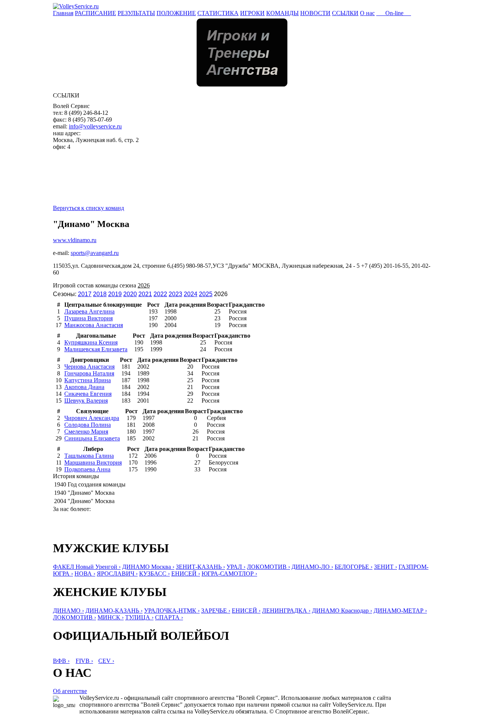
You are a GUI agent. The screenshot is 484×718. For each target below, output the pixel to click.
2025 (206, 294)
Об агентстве (70, 691)
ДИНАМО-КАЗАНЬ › (114, 610)
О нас (367, 13)
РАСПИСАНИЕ (95, 13)
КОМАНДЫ (282, 13)
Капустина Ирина (87, 380)
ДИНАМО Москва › (148, 567)
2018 (100, 294)
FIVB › (84, 661)
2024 (190, 294)
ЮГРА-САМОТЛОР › (229, 573)
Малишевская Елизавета (95, 349)
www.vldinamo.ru (74, 240)
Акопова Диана (84, 387)
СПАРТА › (169, 617)
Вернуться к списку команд (88, 208)
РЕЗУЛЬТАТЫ (136, 13)
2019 (115, 294)
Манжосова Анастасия (93, 325)
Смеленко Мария (86, 431)
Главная (63, 13)
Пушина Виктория (88, 318)
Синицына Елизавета (92, 438)
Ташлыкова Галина (89, 455)
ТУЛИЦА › (139, 617)
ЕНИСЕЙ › (185, 573)
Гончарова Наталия (89, 373)
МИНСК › (111, 617)
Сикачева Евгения (88, 394)
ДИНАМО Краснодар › (342, 610)
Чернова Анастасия (89, 366)
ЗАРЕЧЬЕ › (215, 610)
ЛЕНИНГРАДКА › (286, 610)
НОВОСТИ (315, 13)
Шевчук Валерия (86, 400)
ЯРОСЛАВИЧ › (117, 573)
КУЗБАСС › (154, 573)
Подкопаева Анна (87, 469)
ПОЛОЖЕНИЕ (176, 13)
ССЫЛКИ (345, 13)
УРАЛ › (235, 567)
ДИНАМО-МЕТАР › (400, 610)
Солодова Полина (87, 425)
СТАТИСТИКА (218, 13)
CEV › (106, 661)
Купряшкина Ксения (91, 342)
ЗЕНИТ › (385, 567)
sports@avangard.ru (95, 253)
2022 (160, 294)
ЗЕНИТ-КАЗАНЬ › (200, 567)
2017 (85, 294)
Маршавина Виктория (93, 462)
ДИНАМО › (68, 610)
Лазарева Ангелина (89, 311)
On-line (393, 13)
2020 (130, 294)
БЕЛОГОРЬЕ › (353, 567)
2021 (145, 294)
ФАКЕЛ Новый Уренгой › (87, 567)
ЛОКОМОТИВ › (268, 567)
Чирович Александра (91, 418)
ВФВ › (61, 661)
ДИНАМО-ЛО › (312, 567)
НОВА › (84, 573)
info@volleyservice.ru (95, 126)
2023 (175, 294)
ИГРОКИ (252, 13)
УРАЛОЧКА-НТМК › (172, 610)
